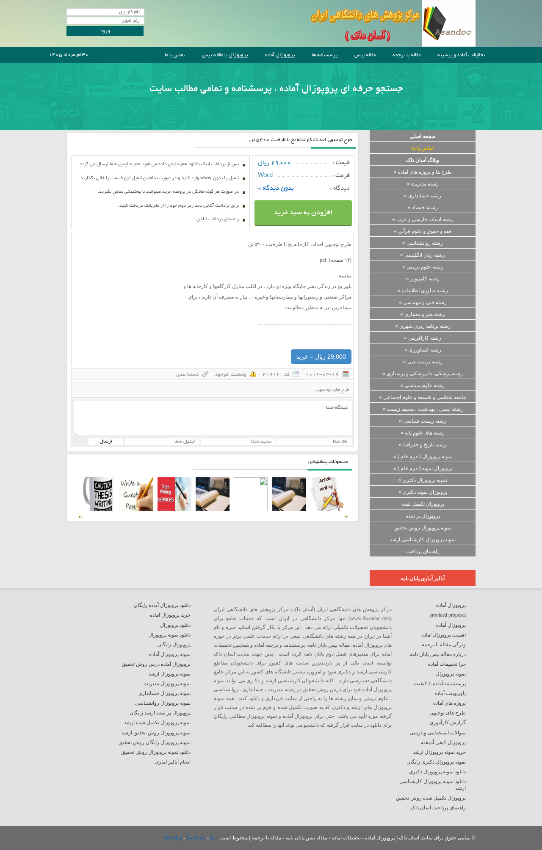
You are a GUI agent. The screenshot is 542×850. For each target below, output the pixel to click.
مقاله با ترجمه (406, 55)
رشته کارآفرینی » (422, 338)
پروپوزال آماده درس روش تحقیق (156, 664)
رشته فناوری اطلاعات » (423, 290)
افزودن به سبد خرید (303, 213)
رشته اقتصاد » (423, 207)
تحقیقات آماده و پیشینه (461, 55)
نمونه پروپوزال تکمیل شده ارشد (157, 722)
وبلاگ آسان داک (422, 160)
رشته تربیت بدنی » (422, 362)
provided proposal (447, 615)
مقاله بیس (365, 55)
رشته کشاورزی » (422, 350)
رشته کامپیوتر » (423, 279)
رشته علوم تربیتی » (422, 267)
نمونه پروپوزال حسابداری (164, 693)
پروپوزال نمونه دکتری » (422, 492)
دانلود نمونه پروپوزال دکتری (437, 772)
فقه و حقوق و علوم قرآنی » (422, 231)
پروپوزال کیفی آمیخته (443, 742)
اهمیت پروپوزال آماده (443, 635)
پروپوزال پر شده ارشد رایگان (160, 713)
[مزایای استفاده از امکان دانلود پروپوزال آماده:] (98, 509)
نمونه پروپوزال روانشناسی (163, 703)
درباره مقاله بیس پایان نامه (438, 654)
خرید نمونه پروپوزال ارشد (439, 752)
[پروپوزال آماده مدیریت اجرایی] (251, 509)
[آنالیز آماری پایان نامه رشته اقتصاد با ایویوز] (174, 509)
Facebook (196, 838)
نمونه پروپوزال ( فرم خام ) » (422, 457)
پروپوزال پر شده (423, 516)
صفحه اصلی (422, 136)
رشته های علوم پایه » (423, 433)
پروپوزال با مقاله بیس (225, 55)
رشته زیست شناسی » (422, 421)
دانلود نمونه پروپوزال (169, 635)
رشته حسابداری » (422, 196)
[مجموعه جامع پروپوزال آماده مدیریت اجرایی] (213, 509)
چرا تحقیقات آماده (447, 664)
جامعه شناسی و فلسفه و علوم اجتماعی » (422, 397)
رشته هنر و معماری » (422, 314)
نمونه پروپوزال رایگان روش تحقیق (155, 742)
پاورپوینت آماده (450, 693)
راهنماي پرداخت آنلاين (217, 219)
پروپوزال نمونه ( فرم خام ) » (422, 468)
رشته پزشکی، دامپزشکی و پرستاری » (422, 374)
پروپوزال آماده (280, 55)
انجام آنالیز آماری (173, 762)
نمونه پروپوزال (451, 674)
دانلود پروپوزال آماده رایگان (162, 605)
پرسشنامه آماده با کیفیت (440, 684)
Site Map (173, 838)
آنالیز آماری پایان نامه (423, 578)
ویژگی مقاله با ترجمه (444, 645)
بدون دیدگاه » (276, 188)
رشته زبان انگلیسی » (422, 255)
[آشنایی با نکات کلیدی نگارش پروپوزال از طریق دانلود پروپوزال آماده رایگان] (136, 509)
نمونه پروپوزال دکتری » (422, 480)
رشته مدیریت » (422, 184)
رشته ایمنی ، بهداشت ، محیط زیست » (422, 409)
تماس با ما (175, 55)
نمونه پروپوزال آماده (170, 654)
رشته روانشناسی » (422, 243)
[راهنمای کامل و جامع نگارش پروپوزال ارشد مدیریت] (327, 509)
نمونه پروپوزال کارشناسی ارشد (423, 540)
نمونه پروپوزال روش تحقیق (422, 528)
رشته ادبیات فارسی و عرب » (423, 219)
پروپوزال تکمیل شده (422, 504)
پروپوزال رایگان (174, 645)
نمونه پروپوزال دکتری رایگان (436, 762)
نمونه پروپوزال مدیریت (167, 684)
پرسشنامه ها (324, 55)
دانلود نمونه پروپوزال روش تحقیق (156, 752)
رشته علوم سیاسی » (423, 385)
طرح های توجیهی (332, 390)
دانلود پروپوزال (175, 625)
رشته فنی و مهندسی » (423, 302)
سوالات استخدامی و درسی (437, 733)
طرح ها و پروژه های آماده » (423, 172)
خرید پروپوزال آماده (170, 615)
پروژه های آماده (449, 703)
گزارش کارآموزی (447, 722)
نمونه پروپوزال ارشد (170, 674)
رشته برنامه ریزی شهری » (423, 326)
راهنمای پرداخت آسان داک (438, 808)
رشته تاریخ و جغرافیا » (422, 445)
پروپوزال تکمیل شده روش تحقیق (431, 798)
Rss (214, 838)
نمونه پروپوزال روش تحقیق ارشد (156, 733)
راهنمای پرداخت (423, 551)
